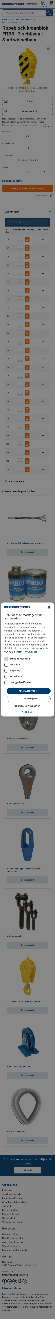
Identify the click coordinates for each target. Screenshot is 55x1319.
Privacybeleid (30, 651)
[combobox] (49, 606)
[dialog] (27, 659)
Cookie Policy (28, 712)
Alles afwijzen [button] (28, 698)
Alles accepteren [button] (28, 690)
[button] (27, 706)
